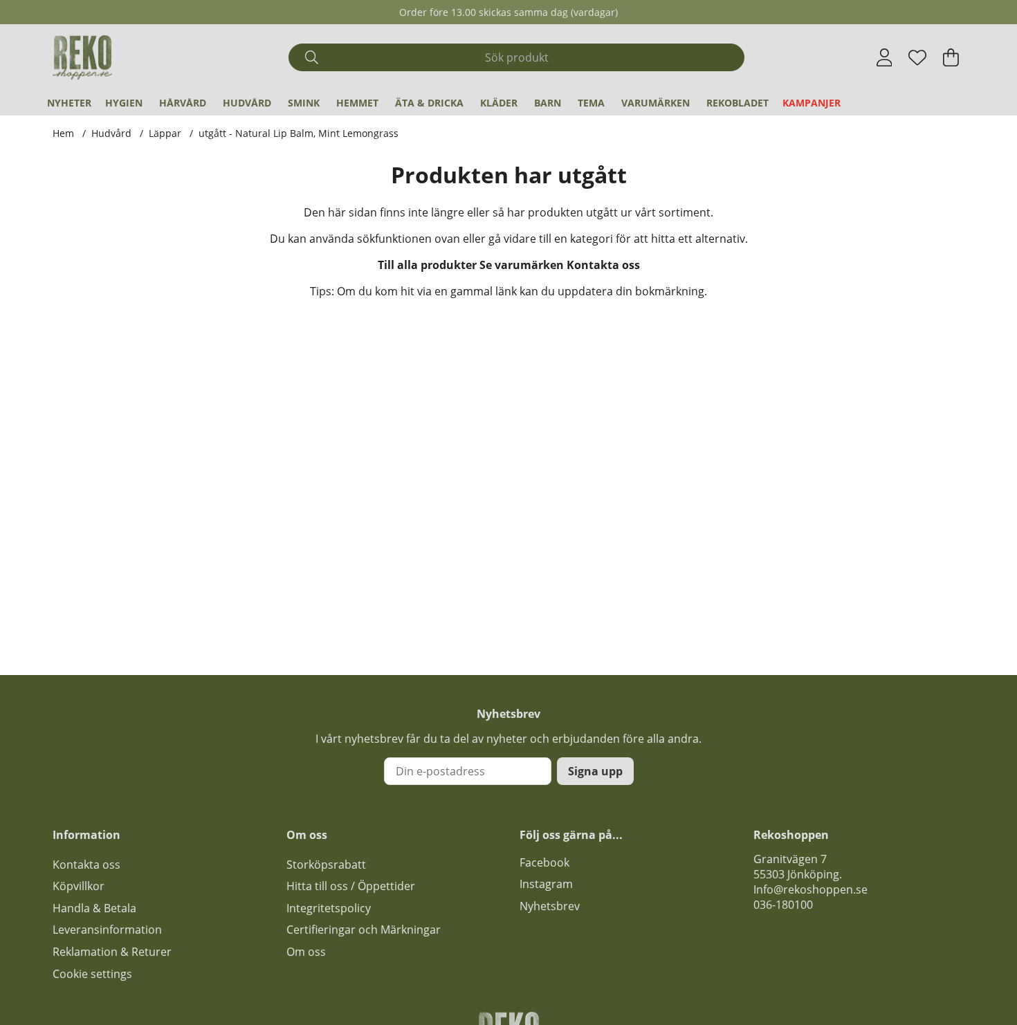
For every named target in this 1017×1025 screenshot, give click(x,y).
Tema (591, 102)
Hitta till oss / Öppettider (350, 886)
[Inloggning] (884, 57)
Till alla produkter (427, 265)
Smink (304, 102)
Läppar (165, 133)
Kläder (498, 102)
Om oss (306, 951)
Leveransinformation (107, 929)
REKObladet (737, 102)
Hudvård (247, 102)
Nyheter (69, 102)
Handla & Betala (94, 908)
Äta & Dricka (429, 102)
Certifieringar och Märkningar (363, 929)
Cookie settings (92, 973)
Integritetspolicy (328, 908)
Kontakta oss (603, 265)
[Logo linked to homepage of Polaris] (82, 57)
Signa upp (595, 771)
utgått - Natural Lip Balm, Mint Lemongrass (298, 133)
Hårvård (182, 102)
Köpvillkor (78, 886)
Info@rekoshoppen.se (810, 889)
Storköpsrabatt (326, 864)
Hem (63, 133)
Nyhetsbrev (550, 906)
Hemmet (357, 102)
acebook (547, 862)
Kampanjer (811, 102)
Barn (547, 102)
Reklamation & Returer (112, 951)
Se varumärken (521, 265)
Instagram (546, 884)
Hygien (124, 102)
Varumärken (655, 102)
